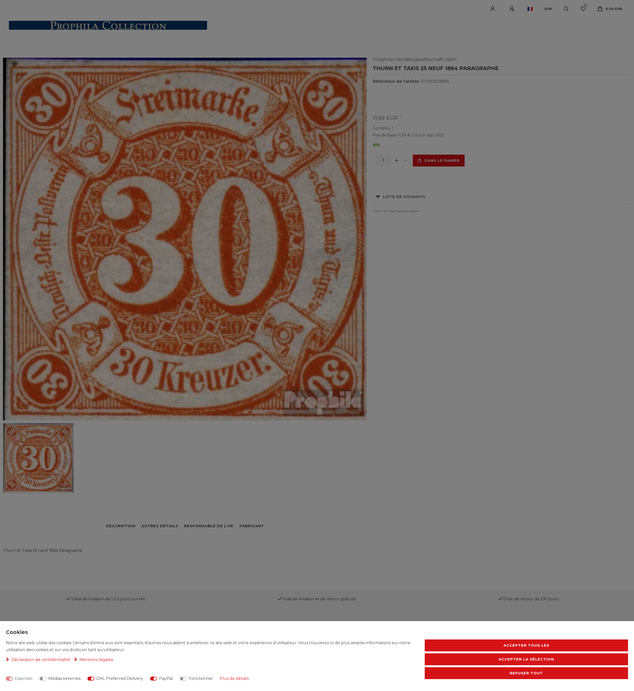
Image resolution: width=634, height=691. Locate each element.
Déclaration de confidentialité (41, 659)
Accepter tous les (526, 645)
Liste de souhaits (404, 196)
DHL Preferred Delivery (119, 678)
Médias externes (64, 678)
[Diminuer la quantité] (405, 160)
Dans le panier (442, 160)
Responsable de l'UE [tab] (209, 526)
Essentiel (23, 678)
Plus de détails (234, 678)
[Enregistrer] (512, 9)
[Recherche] (566, 9)
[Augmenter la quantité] (396, 160)
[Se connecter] (493, 9)
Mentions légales (96, 659)
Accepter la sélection (526, 659)
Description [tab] (120, 526)
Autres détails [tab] (159, 526)
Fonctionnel (201, 678)
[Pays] (530, 9)
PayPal (166, 678)
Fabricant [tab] (251, 526)
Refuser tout (526, 673)
